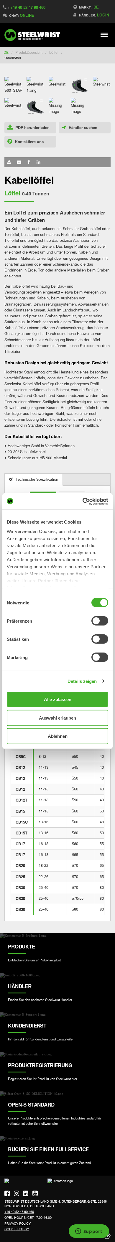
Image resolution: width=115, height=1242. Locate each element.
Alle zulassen (57, 699)
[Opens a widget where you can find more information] (88, 1231)
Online (27, 15)
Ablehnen (58, 736)
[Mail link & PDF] (19, 162)
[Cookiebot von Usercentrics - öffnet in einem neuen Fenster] (82, 501)
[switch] (99, 621)
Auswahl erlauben (57, 717)
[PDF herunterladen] (9, 162)
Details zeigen (82, 680)
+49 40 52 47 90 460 (27, 7)
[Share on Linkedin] (38, 162)
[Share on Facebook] (29, 162)
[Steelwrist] (33, 35)
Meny (104, 34)
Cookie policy (16, 1229)
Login (103, 15)
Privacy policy (17, 1223)
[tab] (34, 480)
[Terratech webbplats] (60, 1183)
